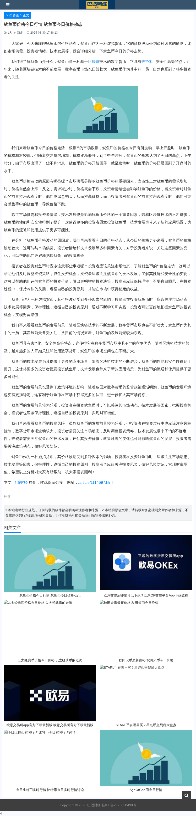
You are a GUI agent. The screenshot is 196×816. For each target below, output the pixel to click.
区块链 (93, 62)
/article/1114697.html (95, 482)
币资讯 (14, 15)
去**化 (147, 62)
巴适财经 (20, 482)
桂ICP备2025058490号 (118, 805)
